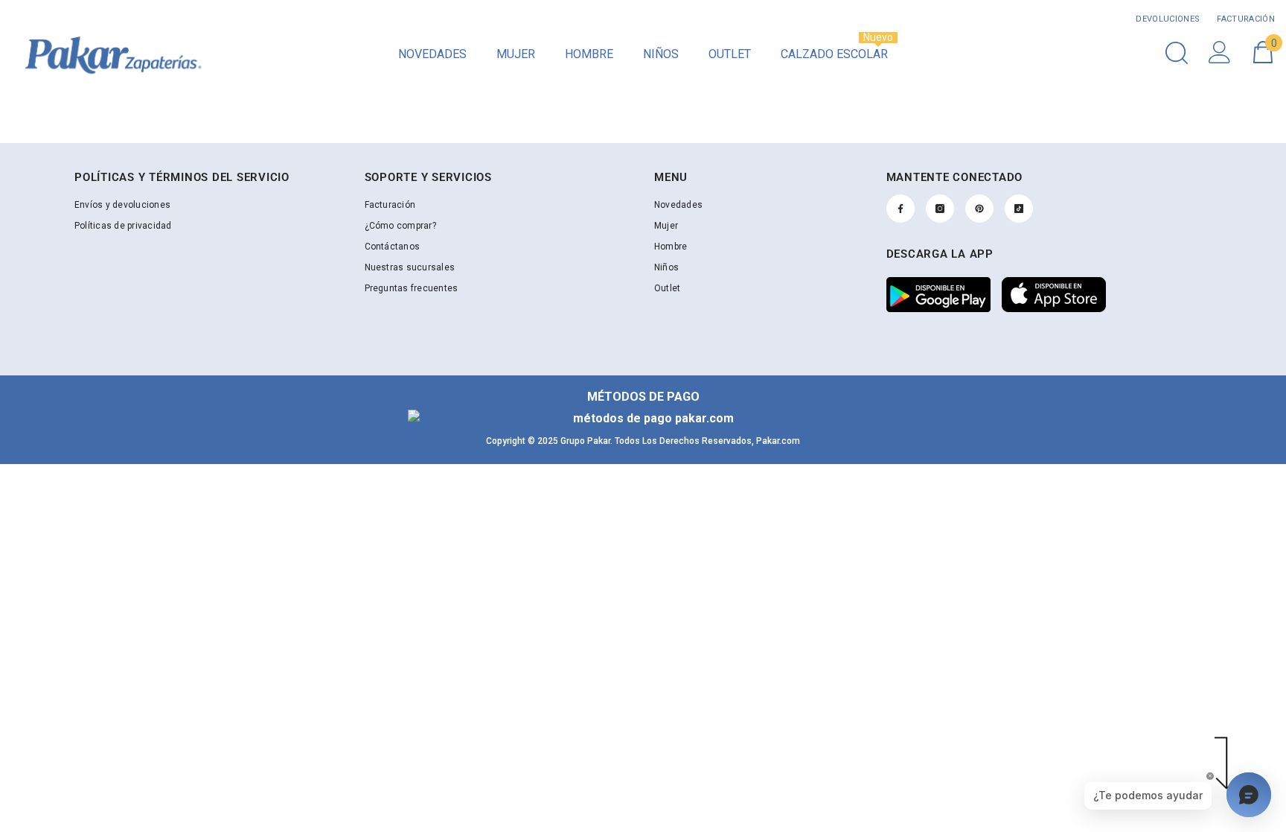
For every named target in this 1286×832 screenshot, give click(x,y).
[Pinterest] (979, 208)
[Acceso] (1220, 52)
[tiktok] (1019, 208)
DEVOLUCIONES (1168, 19)
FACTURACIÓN (1245, 19)
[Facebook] (900, 208)
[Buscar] (1176, 52)
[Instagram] (940, 208)
